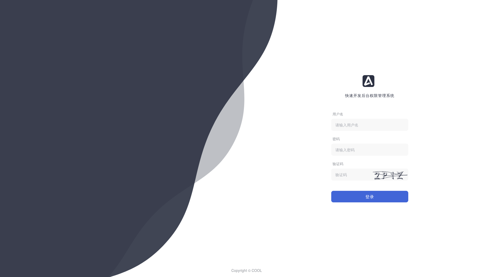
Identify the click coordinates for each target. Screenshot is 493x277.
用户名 (338, 113)
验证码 (338, 163)
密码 (336, 138)
